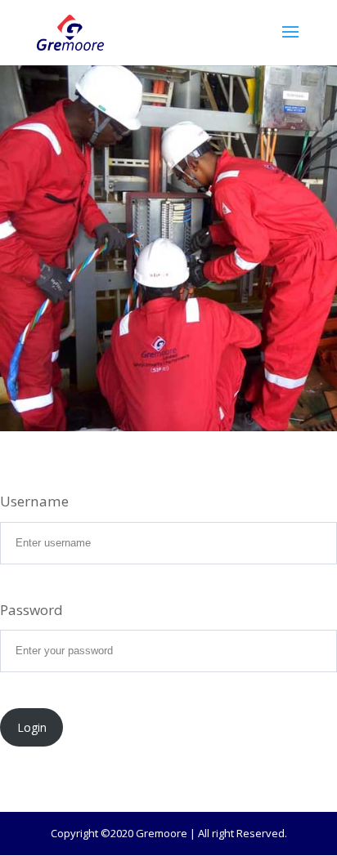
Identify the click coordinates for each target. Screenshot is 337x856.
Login (32, 727)
